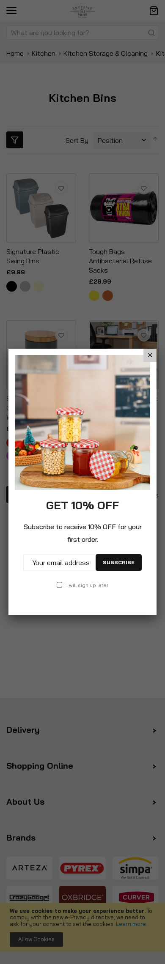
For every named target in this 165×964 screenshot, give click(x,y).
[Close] (150, 355)
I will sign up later (87, 585)
